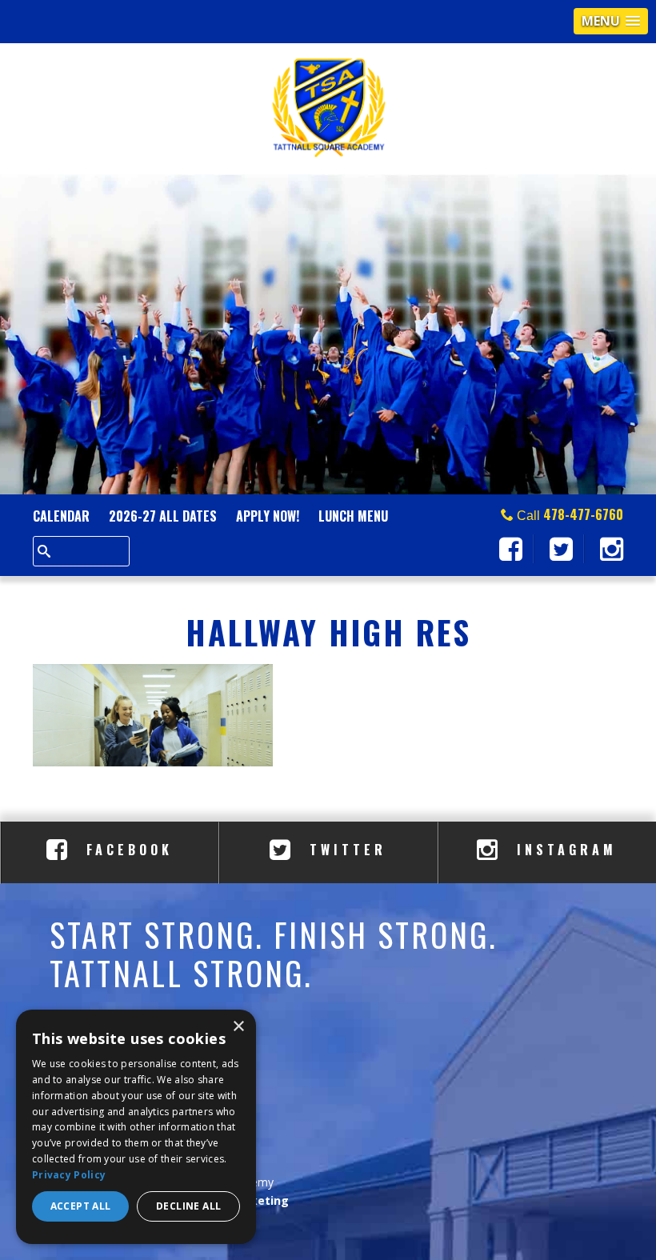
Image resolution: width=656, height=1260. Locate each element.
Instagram (563, 849)
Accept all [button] (80, 1206)
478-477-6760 (583, 514)
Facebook (126, 849)
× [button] (238, 1027)
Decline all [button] (188, 1206)
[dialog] (136, 1127)
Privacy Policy (69, 1175)
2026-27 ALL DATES (163, 516)
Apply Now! (267, 516)
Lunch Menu (353, 516)
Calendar (61, 516)
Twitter (344, 849)
